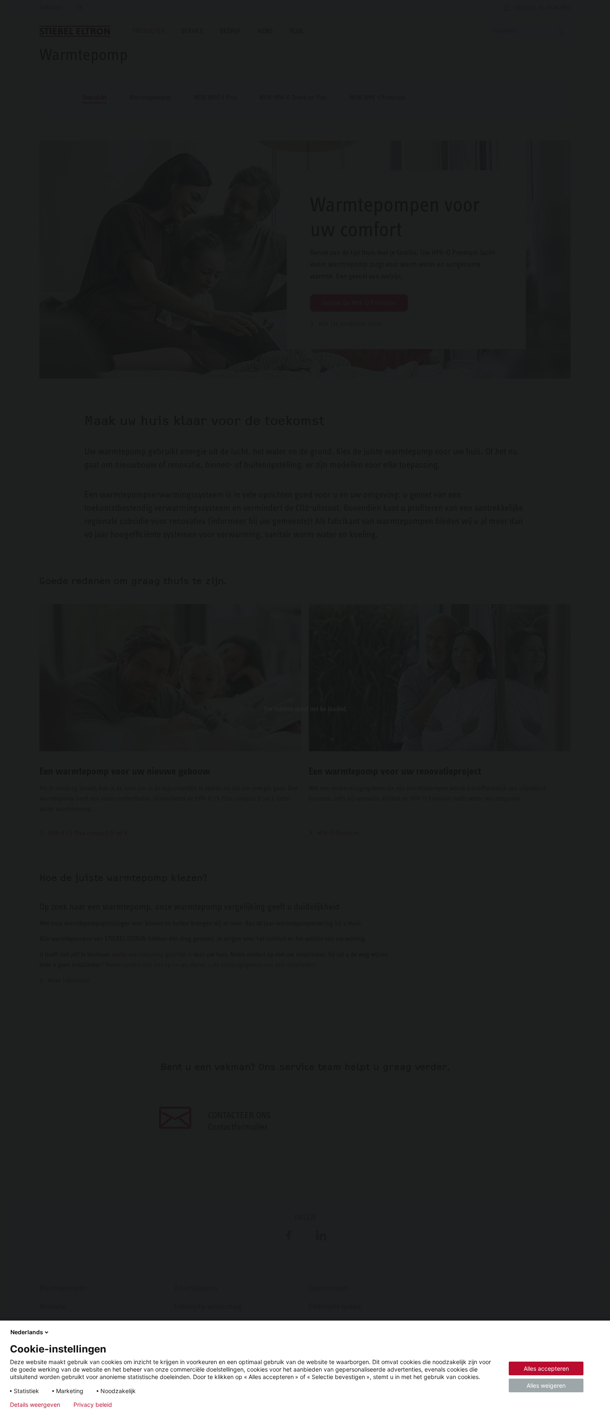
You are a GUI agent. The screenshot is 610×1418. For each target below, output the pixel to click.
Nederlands (26, 1331)
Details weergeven (35, 1404)
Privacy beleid (92, 1404)
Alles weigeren (546, 1385)
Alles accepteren (546, 1368)
